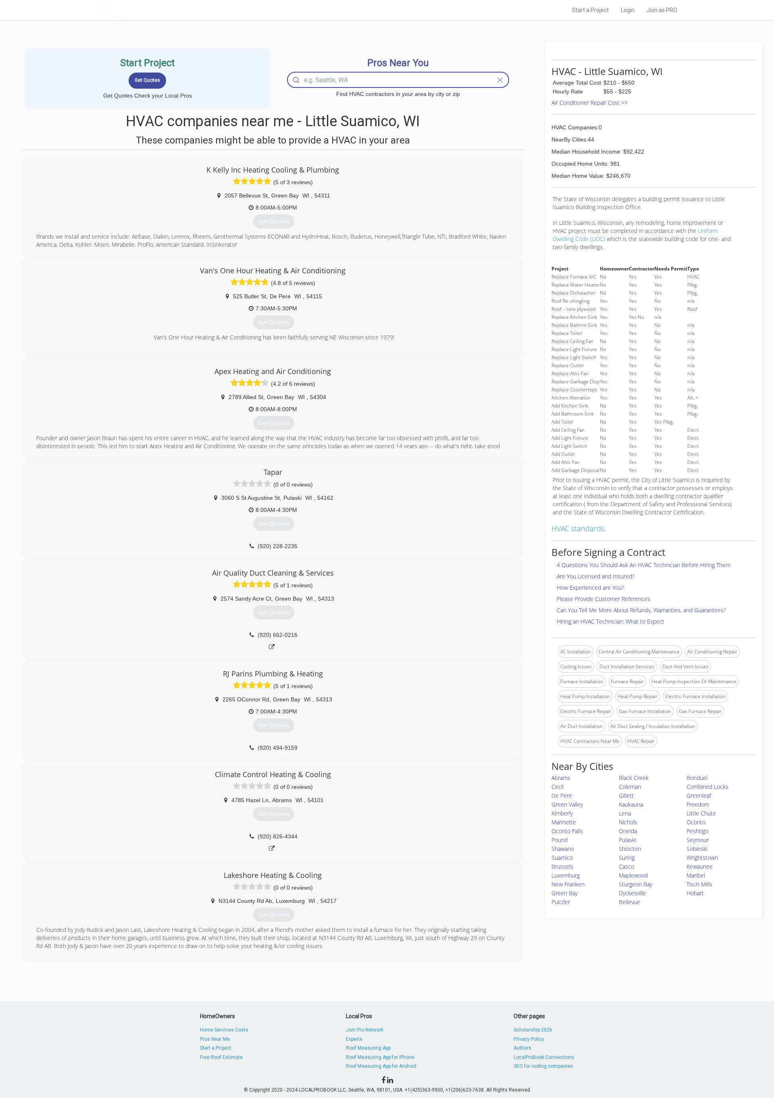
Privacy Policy (529, 1039)
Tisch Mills (699, 884)
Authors (522, 1048)
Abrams (560, 778)
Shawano (562, 849)
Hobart (695, 893)
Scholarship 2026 (533, 1030)
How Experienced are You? (590, 587)
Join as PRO (662, 10)
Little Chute (701, 813)
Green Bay (564, 893)
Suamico (562, 857)
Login (628, 10)
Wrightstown (702, 857)
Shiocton (630, 849)
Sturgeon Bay (635, 884)
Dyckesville (632, 893)
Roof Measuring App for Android (381, 1066)
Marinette (563, 822)
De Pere (561, 795)
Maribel (696, 875)
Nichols (628, 822)
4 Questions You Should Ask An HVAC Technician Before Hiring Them (643, 565)
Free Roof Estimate (221, 1057)
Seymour (698, 840)
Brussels (562, 866)
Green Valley (567, 804)
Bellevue (629, 902)
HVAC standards (577, 528)
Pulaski (627, 840)
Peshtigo (697, 831)
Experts (354, 1039)
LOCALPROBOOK (141, 10)
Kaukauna (631, 804)
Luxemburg (565, 875)
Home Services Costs (224, 1030)
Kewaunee (700, 866)
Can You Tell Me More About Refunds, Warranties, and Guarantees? (641, 610)
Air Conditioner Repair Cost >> (589, 102)
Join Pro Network (364, 1030)
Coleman (630, 786)
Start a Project (590, 10)
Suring (627, 857)
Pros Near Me (215, 1039)
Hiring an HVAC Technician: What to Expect (610, 621)
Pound (559, 840)
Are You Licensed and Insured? (596, 576)
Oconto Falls (567, 831)
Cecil (557, 786)
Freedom (698, 804)
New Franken (568, 884)
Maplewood (633, 875)
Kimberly (562, 813)
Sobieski (697, 849)
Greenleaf (699, 795)
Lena (625, 813)
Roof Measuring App (368, 1048)
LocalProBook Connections (544, 1057)
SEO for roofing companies (543, 1066)
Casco (626, 866)
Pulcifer (560, 902)
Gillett (626, 795)
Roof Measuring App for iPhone (380, 1057)
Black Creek (634, 778)
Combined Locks (707, 786)
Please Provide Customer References (603, 599)
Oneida (628, 831)
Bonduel (697, 778)
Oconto (696, 822)
